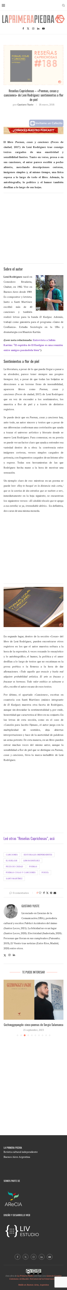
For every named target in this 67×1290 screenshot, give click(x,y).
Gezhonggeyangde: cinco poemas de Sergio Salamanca (33, 1025)
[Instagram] (33, 28)
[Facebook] (23, 28)
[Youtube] (43, 28)
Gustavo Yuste (25, 104)
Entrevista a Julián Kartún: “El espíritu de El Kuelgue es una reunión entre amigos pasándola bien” (33, 345)
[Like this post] (40, 892)
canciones (12, 854)
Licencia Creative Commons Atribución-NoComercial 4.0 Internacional (35, 1277)
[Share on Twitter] (47, 892)
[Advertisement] (33, 229)
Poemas (33, 866)
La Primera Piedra (25, 1275)
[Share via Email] (55, 892)
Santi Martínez (14, 878)
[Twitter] (28, 28)
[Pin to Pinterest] (51, 892)
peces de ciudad (14, 866)
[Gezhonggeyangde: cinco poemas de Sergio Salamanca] (33, 1000)
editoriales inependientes (38, 854)
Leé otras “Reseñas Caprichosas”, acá (29, 838)
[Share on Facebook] (44, 892)
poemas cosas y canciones (21, 872)
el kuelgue (11, 860)
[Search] (63, 5)
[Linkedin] (38, 28)
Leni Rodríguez (31, 860)
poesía (45, 872)
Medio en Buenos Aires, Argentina (33, 1284)
